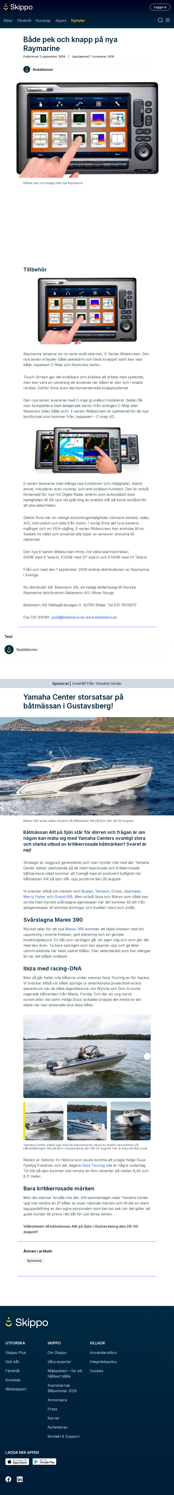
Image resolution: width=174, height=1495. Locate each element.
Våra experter (59, 1361)
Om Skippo (57, 1352)
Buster (87, 891)
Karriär (54, 1418)
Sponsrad (34, 1260)
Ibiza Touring (93, 1165)
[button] (147, 1056)
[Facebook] (8, 1480)
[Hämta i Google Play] (44, 1461)
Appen (61, 20)
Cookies (96, 1371)
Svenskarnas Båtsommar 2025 (62, 1388)
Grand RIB (63, 896)
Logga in (160, 7)
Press (52, 1409)
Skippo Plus (15, 1352)
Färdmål (24, 20)
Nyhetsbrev (58, 1427)
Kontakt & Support (64, 1436)
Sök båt (12, 1361)
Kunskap (43, 20)
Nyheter (78, 20)
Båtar (8, 20)
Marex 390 (74, 929)
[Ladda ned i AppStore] (17, 1461)
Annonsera (57, 1400)
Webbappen (15, 1389)
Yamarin (102, 891)
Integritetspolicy (103, 1361)
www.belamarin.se (101, 617)
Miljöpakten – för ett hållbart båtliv (65, 1374)
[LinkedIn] (20, 1480)
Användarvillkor (103, 1352)
